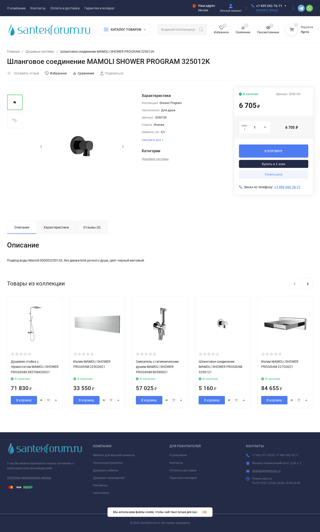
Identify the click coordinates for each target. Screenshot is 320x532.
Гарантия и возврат (183, 478)
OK (204, 512)
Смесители (101, 493)
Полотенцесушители (108, 463)
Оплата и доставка (182, 470)
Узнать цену (273, 174)
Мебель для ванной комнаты (114, 455)
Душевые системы (40, 51)
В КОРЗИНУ (273, 151)
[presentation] (41, 146)
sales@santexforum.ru (266, 471)
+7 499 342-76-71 (269, 6)
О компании (178, 455)
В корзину (24, 400)
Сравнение (86, 73)
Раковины (100, 485)
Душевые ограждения (109, 478)
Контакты (176, 463)
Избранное (58, 73)
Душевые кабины (105, 470)
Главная (13, 51)
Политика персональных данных (29, 477)
